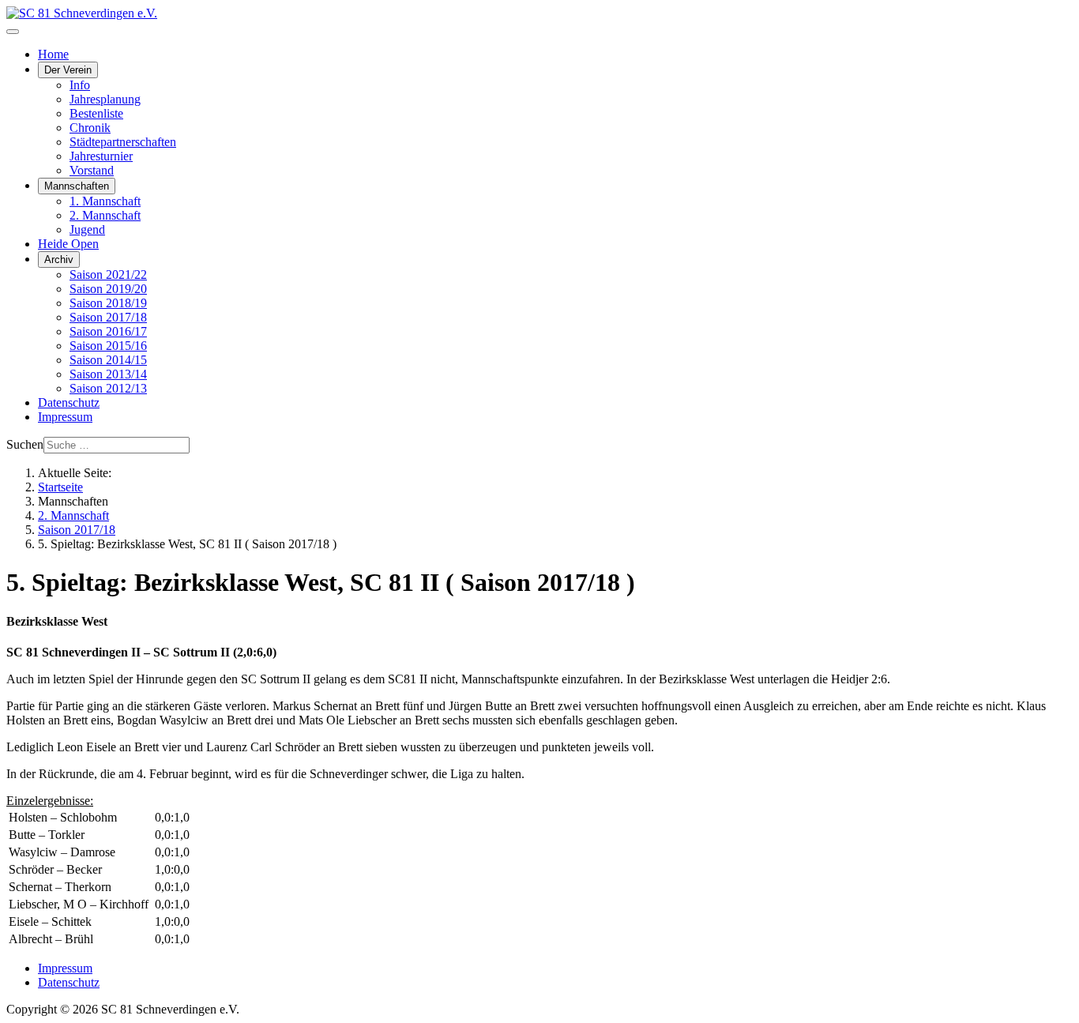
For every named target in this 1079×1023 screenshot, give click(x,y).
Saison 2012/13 (108, 388)
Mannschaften (76, 186)
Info (80, 85)
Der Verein (68, 70)
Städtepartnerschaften (123, 142)
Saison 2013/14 (108, 374)
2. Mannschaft (105, 215)
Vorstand (92, 170)
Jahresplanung (105, 99)
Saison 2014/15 (108, 360)
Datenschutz (69, 402)
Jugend (87, 229)
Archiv (58, 259)
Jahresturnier (101, 156)
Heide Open (68, 243)
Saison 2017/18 (108, 317)
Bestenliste (96, 113)
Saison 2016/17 (108, 331)
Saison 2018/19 (108, 303)
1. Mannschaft (105, 201)
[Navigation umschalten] (12, 31)
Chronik (90, 127)
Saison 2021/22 (108, 274)
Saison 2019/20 (108, 288)
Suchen (24, 444)
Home (53, 54)
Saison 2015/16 (108, 345)
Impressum (65, 416)
